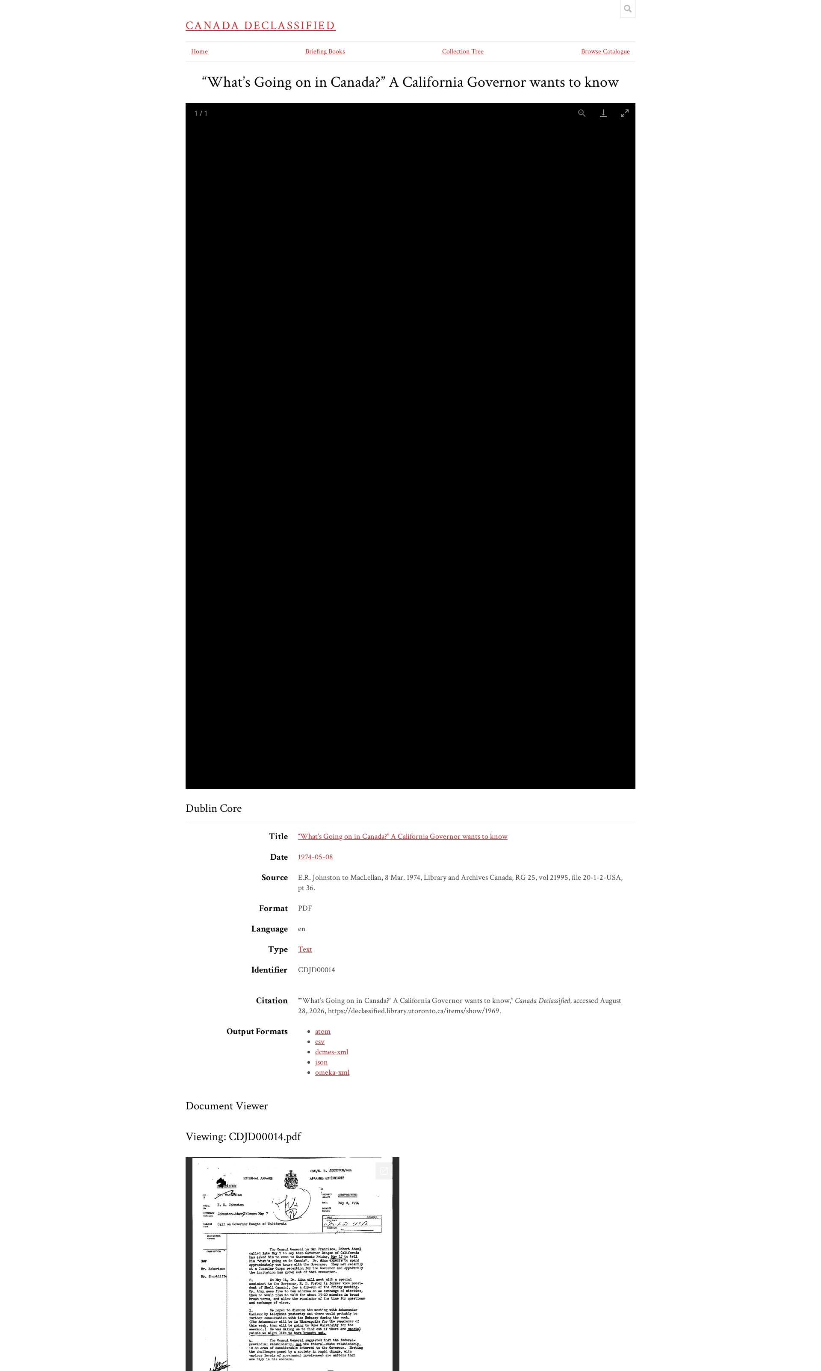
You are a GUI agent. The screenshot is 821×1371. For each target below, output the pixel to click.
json (321, 1062)
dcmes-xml (331, 1052)
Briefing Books (325, 51)
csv (320, 1042)
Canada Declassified (261, 26)
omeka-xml (332, 1072)
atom (323, 1031)
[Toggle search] (627, 9)
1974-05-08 (315, 857)
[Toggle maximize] (624, 113)
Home (199, 51)
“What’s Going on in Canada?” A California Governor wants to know (403, 836)
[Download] (603, 113)
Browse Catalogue (605, 51)
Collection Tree (463, 51)
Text (305, 949)
